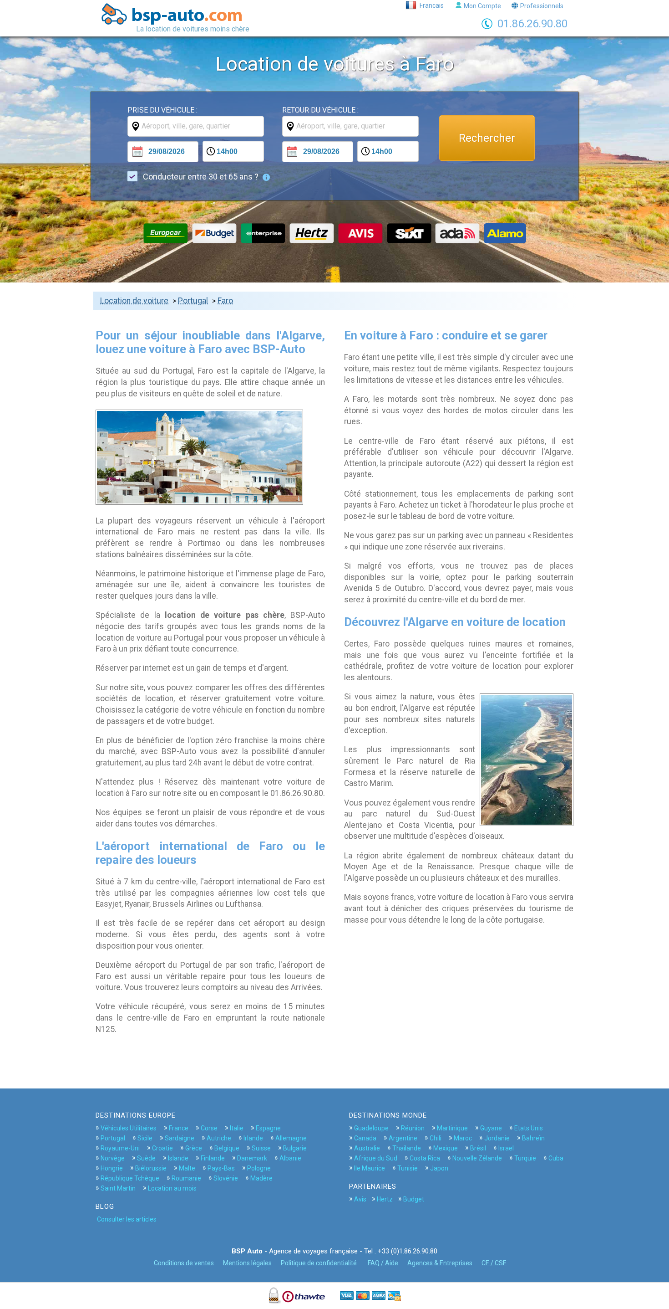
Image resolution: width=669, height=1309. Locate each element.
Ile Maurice (369, 1168)
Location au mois (172, 1188)
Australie (367, 1148)
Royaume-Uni (120, 1148)
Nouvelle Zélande (477, 1158)
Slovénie (225, 1178)
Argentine (403, 1138)
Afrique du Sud (375, 1158)
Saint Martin (118, 1188)
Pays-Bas (221, 1168)
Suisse (261, 1148)
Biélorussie (151, 1168)
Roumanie (186, 1178)
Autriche (219, 1138)
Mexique (445, 1148)
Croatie (162, 1148)
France (178, 1128)
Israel (506, 1148)
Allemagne (291, 1138)
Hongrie (112, 1168)
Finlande (213, 1158)
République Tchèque (130, 1178)
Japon (439, 1168)
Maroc (463, 1138)
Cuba (555, 1158)
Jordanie (497, 1138)
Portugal (193, 300)
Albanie (290, 1158)
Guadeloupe (371, 1128)
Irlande (253, 1138)
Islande (178, 1158)
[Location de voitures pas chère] (175, 14)
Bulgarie (295, 1148)
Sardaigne (179, 1138)
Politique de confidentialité (319, 1263)
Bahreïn (533, 1138)
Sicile (144, 1138)
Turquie (525, 1158)
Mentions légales (247, 1263)
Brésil (478, 1148)
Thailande (406, 1148)
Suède (146, 1158)
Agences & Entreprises (439, 1263)
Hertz (385, 1199)
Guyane (491, 1128)
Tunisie (407, 1168)
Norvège (113, 1158)
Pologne (259, 1168)
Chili (435, 1138)
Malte (187, 1168)
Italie (236, 1128)
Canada (365, 1138)
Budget (413, 1199)
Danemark (252, 1158)
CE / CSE (494, 1263)
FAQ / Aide (383, 1263)
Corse (209, 1128)
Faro (225, 300)
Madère (261, 1178)
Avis (360, 1199)
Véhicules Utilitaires (129, 1128)
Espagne (268, 1128)
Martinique (452, 1128)
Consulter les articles (127, 1219)
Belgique (226, 1148)
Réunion (413, 1128)
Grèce (193, 1148)
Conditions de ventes (184, 1263)
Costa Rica (425, 1158)
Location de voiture (134, 300)
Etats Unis (528, 1128)
